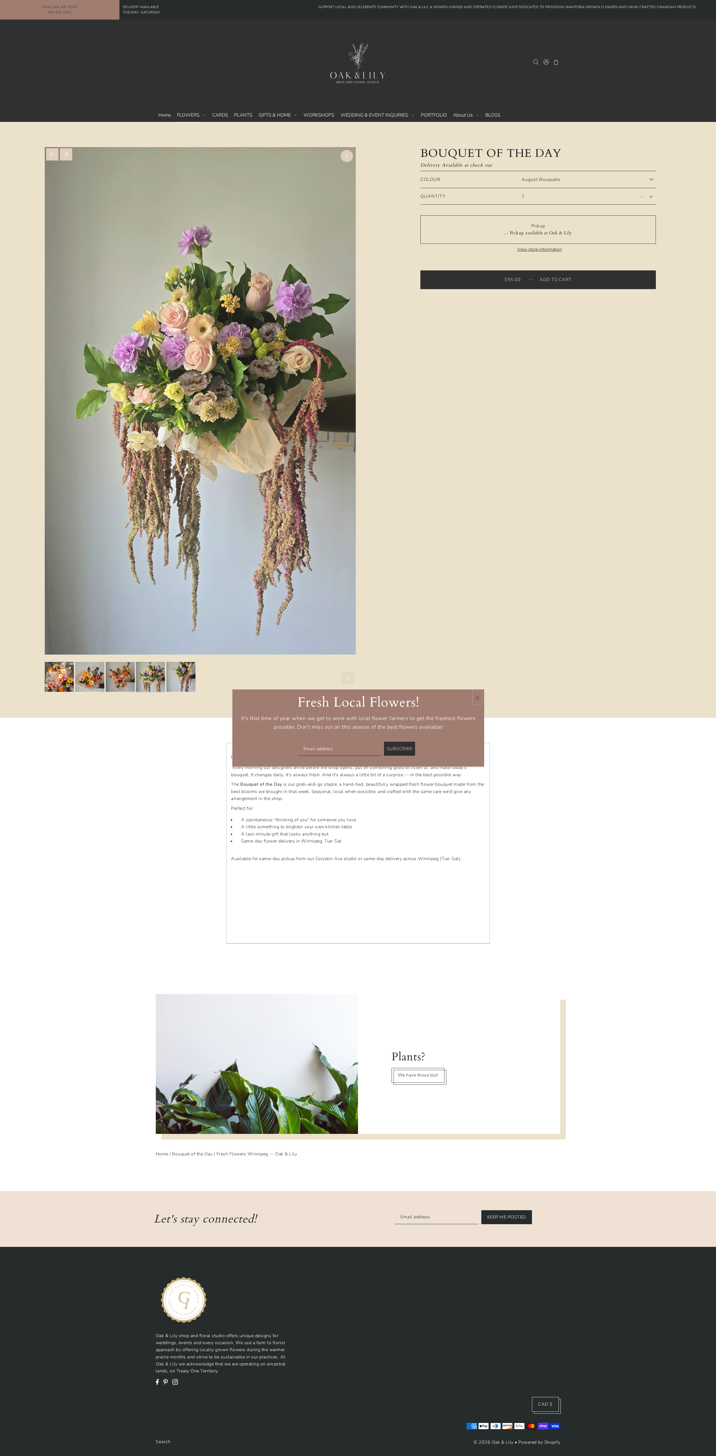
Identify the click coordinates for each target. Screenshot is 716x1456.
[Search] (536, 62)
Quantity (432, 196)
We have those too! (418, 1075)
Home (162, 1154)
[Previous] (52, 154)
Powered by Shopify (539, 1442)
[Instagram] (176, 1385)
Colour (430, 179)
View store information (539, 249)
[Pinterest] (167, 1385)
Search (163, 1442)
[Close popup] (477, 698)
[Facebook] (159, 1385)
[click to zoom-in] (347, 156)
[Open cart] (556, 62)
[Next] (66, 154)
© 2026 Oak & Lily (494, 1442)
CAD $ (545, 1404)
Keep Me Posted (506, 1217)
